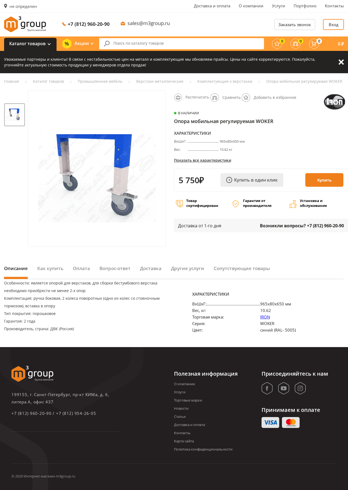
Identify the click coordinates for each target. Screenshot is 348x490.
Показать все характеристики (202, 160)
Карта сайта (184, 441)
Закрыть (341, 62)
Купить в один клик (256, 180)
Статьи (180, 416)
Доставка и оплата (212, 5)
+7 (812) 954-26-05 (76, 413)
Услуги (278, 5)
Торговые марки (188, 400)
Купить (324, 180)
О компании (251, 5)
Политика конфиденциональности (203, 449)
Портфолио (305, 5)
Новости (181, 408)
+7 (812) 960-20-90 (89, 24)
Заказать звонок (294, 24)
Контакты (334, 5)
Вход (333, 24)
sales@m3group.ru (149, 23)
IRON (265, 317)
